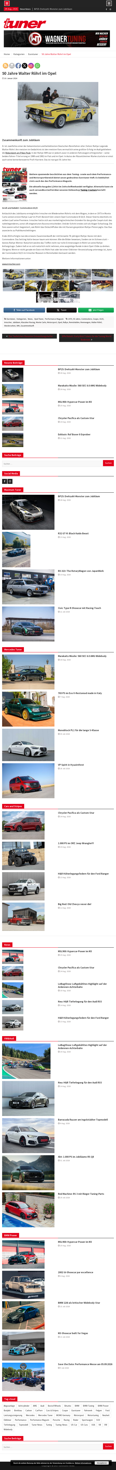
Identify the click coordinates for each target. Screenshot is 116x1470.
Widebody (8, 1429)
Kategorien (21, 319)
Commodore (86, 319)
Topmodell (23, 1424)
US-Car (74, 1424)
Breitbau (18, 1410)
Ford (107, 1410)
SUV (98, 1420)
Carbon (28, 1410)
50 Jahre (76, 319)
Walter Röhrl (96, 322)
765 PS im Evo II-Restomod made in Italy (80, 693)
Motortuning (93, 1415)
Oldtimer (7, 1420)
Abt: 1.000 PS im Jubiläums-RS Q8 (76, 1156)
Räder (75, 1420)
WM (18, 325)
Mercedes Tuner (45, 1415)
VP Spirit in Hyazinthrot (71, 764)
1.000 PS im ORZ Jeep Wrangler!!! (76, 843)
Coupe (95, 319)
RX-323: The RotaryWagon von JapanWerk (81, 571)
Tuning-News (61, 1424)
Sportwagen (87, 1420)
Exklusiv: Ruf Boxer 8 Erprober (74, 434)
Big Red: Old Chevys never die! (74, 904)
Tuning (49, 1424)
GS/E (101, 319)
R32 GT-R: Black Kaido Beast (73, 533)
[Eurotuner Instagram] (110, 9)
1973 (70, 319)
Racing (67, 1420)
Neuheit (105, 1415)
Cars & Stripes (52, 1410)
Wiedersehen (10, 325)
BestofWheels (54, 1405)
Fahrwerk (88, 1410)
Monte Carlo (41, 322)
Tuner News (37, 1424)
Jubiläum (16, 322)
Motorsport (52, 322)
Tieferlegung (9, 1424)
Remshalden (74, 322)
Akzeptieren (102, 1463)
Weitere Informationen (83, 1463)
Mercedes (30, 1415)
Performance (20, 1420)
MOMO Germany (63, 1415)
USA (93, 1424)
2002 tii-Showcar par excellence (75, 1272)
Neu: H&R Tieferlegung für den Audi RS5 (80, 1001)
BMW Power (103, 1405)
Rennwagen (85, 322)
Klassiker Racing (28, 322)
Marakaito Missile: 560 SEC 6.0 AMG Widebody (82, 385)
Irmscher (8, 322)
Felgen (99, 1410)
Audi (42, 1405)
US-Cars (84, 1424)
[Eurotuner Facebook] (106, 9)
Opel (60, 322)
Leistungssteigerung (13, 1415)
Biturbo (67, 1405)
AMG (35, 1405)
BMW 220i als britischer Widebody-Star (79, 1302)
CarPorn (39, 1410)
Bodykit (7, 1410)
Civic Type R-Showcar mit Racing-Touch (79, 608)
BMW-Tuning (88, 1405)
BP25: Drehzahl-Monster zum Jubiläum (79, 369)
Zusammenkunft (27, 325)
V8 (100, 1424)
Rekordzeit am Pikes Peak (18, 152)
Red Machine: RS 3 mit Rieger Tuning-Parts (81, 1193)
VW (105, 1424)
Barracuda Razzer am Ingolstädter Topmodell (83, 1119)
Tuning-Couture (88, 189)
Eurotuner (11, 319)
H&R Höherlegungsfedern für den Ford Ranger (83, 873)
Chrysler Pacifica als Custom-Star (76, 418)
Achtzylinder (23, 1405)
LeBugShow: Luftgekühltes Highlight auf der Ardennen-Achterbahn (82, 985)
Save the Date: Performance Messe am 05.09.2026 (85, 1364)
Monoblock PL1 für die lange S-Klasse (78, 730)
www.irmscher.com (11, 264)
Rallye (65, 322)
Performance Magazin (54, 319)
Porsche (56, 1420)
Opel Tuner (38, 319)
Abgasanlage (9, 1405)
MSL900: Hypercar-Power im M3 (75, 401)
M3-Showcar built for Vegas (73, 1333)
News (30, 319)
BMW (77, 1405)
